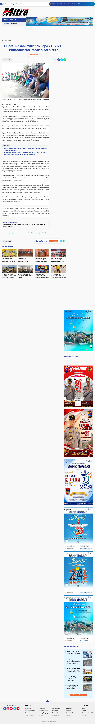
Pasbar (28, 233)
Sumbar (13, 20)
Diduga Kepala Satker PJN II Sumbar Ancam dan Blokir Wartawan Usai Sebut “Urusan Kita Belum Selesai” (73, 670)
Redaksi (84, 708)
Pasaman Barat (18, 233)
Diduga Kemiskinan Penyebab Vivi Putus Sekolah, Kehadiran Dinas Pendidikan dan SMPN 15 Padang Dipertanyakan (74, 653)
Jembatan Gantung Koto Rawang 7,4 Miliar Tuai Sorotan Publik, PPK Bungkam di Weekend (72, 4)
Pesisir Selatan (29, 715)
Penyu (35, 233)
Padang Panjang (43, 713)
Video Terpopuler (71, 356)
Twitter (15, 711)
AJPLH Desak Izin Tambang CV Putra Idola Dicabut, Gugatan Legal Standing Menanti (72, 686)
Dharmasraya (42, 708)
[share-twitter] (61, 59)
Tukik (42, 233)
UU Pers (84, 710)
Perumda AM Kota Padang (73, 713)
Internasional (56, 708)
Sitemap (84, 715)
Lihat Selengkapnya (78, 694)
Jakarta (14, 23)
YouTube (19, 711)
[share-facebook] (58, 59)
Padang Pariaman (57, 713)
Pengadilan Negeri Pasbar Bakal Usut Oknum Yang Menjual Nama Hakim (24, 225)
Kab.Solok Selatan (30, 710)
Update (54, 241)
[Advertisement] (47, 31)
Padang (27, 713)
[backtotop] (47, 702)
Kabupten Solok (43, 710)
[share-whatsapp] (64, 59)
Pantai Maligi (6, 233)
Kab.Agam (69, 708)
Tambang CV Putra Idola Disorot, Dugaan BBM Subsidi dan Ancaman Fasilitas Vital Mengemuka (73, 661)
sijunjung (68, 715)
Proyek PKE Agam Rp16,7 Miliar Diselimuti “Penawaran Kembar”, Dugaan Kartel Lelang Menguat (73, 678)
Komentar (8, 241)
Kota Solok (55, 710)
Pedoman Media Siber (88, 713)
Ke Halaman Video (78, 361)
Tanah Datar (55, 715)
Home (5, 4)
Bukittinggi (28, 708)
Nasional (68, 710)
